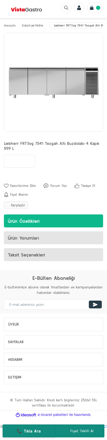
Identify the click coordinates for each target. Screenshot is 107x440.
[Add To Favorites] (20, 185)
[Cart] (95, 8)
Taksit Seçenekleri (26, 255)
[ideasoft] (26, 414)
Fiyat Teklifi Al (81, 431)
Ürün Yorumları (23, 238)
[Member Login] (79, 8)
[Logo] (26, 9)
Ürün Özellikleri (23, 221)
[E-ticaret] (53, 414)
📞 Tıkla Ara (29, 431)
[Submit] (95, 304)
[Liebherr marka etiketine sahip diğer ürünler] (19, 161)
